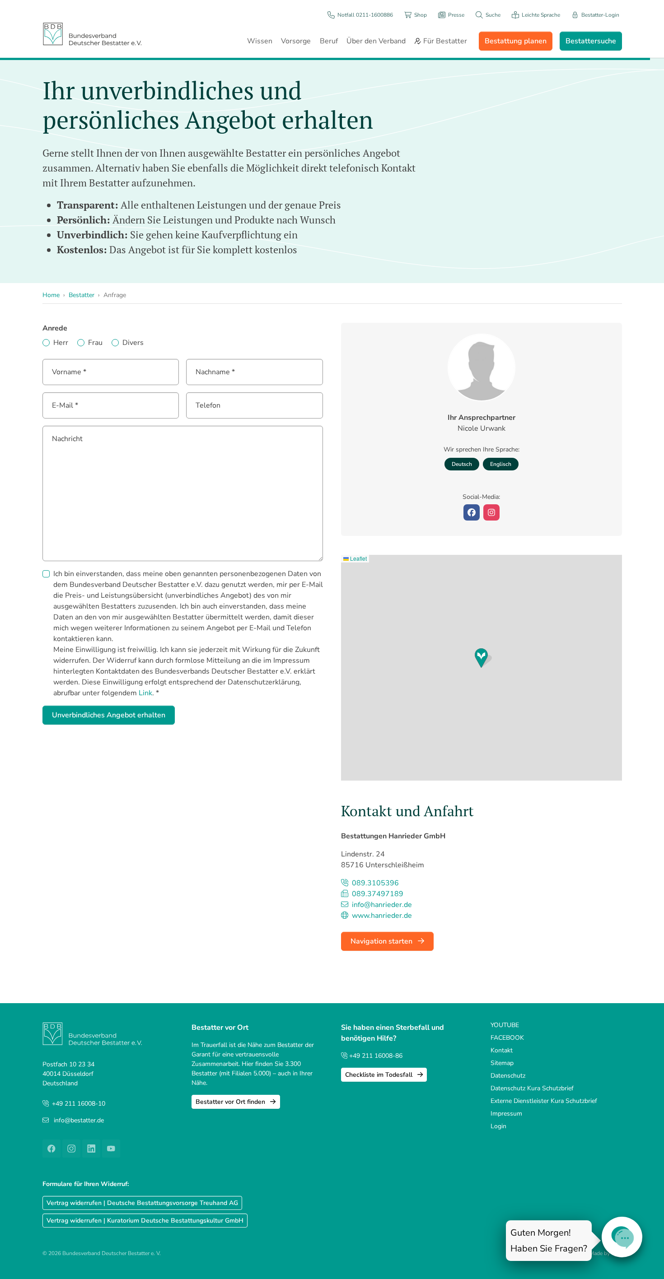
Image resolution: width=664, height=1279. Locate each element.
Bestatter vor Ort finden (231, 1102)
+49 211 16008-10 (78, 1103)
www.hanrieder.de (381, 916)
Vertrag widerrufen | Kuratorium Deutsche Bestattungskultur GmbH (145, 1220)
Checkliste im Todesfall (379, 1074)
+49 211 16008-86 (374, 1055)
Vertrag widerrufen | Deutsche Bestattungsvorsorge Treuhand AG (142, 1203)
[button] (483, 658)
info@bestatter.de (79, 1120)
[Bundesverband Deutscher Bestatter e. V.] (92, 33)
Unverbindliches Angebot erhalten (108, 715)
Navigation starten (382, 941)
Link (145, 693)
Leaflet (358, 558)
